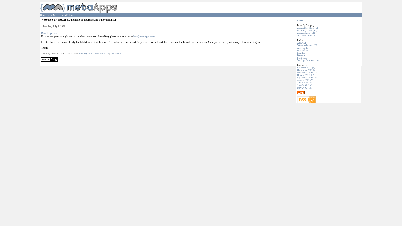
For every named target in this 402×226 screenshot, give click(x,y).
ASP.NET (301, 42)
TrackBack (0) (116, 54)
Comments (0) (100, 54)
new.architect (303, 50)
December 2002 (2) (306, 70)
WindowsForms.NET (307, 45)
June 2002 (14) (304, 85)
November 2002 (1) (307, 72)
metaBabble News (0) (307, 28)
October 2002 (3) (305, 75)
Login (300, 20)
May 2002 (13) (304, 87)
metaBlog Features (57, 15)
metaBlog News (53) (307, 30)
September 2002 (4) (307, 77)
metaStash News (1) (306, 33)
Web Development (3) (307, 35)
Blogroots (302, 57)
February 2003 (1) (306, 67)
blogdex (301, 52)
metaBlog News (85, 54)
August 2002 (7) (305, 80)
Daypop (301, 55)
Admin (70, 15)
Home (43, 15)
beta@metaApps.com (144, 36)
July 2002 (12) (304, 82)
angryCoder (303, 47)
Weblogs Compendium (308, 60)
